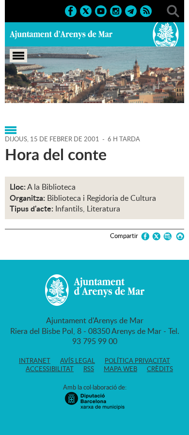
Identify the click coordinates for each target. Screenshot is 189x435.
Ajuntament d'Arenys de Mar (61, 34)
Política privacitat (137, 360)
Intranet (34, 360)
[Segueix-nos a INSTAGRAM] (116, 10)
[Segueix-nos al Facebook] (70, 10)
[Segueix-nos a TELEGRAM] (131, 10)
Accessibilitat (50, 368)
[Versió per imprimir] (178, 236)
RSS (88, 368)
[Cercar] (173, 10)
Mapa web (120, 368)
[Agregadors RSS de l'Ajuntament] (146, 10)
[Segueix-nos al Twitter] (85, 10)
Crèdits (160, 368)
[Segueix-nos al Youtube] (100, 10)
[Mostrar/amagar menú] (18, 55)
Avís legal (77, 360)
